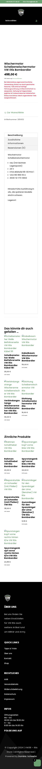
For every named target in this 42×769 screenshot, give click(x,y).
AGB (6, 679)
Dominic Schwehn (27, 756)
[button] (14, 112)
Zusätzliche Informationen (16, 141)
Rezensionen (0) (16, 147)
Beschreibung (15, 135)
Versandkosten (17, 78)
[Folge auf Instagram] (6, 737)
